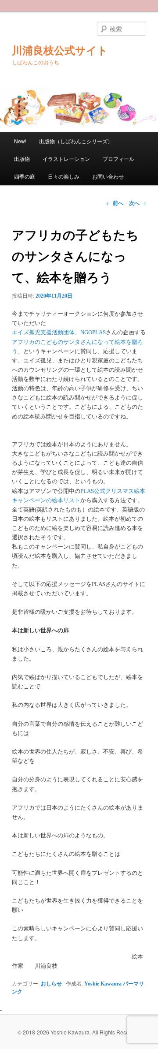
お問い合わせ (108, 176)
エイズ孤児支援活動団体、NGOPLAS (59, 332)
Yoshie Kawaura (103, 984)
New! (20, 141)
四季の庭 (24, 176)
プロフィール (118, 158)
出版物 (22, 158)
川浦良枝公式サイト (60, 50)
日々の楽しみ (63, 176)
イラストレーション (66, 158)
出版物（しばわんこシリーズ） (76, 141)
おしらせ (51, 984)
